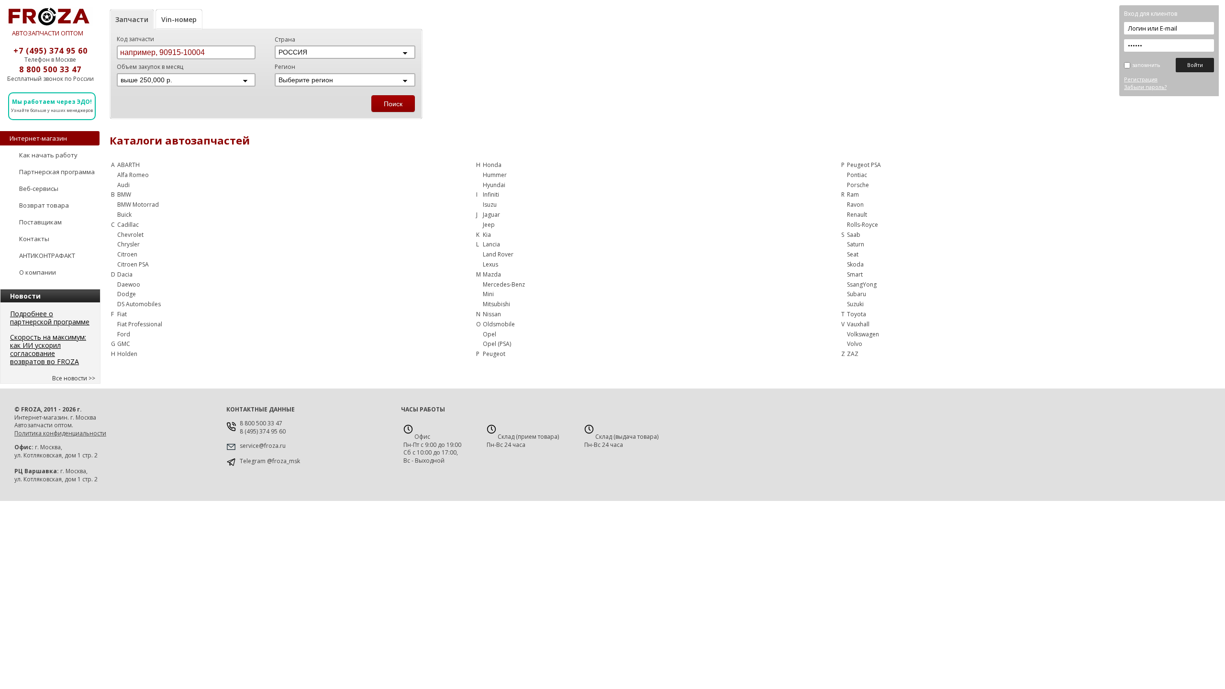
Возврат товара (44, 205)
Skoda (855, 264)
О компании (37, 272)
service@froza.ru (263, 446)
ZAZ (852, 354)
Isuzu (490, 204)
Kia (487, 235)
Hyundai (494, 185)
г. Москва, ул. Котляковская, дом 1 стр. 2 (56, 451)
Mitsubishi (496, 304)
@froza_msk (283, 461)
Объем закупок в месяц (150, 67)
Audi (123, 185)
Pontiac (857, 175)
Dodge (126, 294)
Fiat (122, 314)
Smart (855, 274)
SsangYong (862, 284)
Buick (124, 215)
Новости (25, 295)
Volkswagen (863, 334)
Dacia (125, 274)
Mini (488, 294)
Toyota (856, 314)
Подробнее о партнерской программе (49, 318)
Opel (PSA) (497, 344)
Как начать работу (48, 155)
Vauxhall (858, 324)
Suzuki (855, 304)
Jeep (489, 225)
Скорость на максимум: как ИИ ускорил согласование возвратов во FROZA (48, 349)
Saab (853, 235)
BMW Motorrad (138, 204)
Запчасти (131, 19)
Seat (852, 254)
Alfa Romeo (133, 175)
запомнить (1146, 64)
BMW (124, 194)
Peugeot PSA (864, 165)
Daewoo (128, 284)
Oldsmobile (499, 324)
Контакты (34, 238)
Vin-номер (179, 19)
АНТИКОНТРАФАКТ (47, 255)
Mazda (492, 274)
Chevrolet (130, 235)
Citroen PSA (133, 264)
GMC (123, 344)
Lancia (491, 244)
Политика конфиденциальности (60, 433)
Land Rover (498, 254)
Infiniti (491, 194)
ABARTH (128, 165)
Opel (489, 334)
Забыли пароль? (1145, 86)
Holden (127, 354)
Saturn (855, 244)
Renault (857, 215)
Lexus (490, 264)
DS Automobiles (139, 304)
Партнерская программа (57, 171)
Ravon (855, 204)
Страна (285, 39)
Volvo (854, 344)
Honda (492, 165)
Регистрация (1141, 79)
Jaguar (491, 215)
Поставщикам (40, 222)
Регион (285, 67)
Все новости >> (73, 378)
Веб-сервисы (38, 188)
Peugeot (494, 354)
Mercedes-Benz (504, 284)
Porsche (858, 185)
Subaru (856, 294)
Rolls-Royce (862, 225)
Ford (123, 334)
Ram (853, 194)
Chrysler (128, 244)
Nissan (492, 314)
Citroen (127, 254)
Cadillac (128, 225)
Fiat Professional (139, 324)
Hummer (495, 175)
